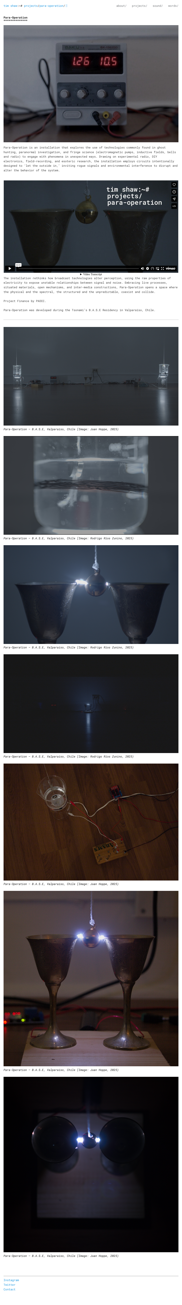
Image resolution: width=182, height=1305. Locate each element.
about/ (121, 6)
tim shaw (10, 6)
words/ (173, 6)
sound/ (158, 6)
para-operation (51, 6)
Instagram (11, 1280)
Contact (9, 1289)
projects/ (139, 6)
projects (31, 6)
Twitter (9, 1285)
